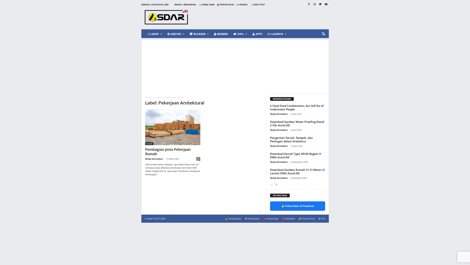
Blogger (199, 34)
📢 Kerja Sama (207, 4)
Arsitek (175, 34)
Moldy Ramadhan (154, 158)
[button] (323, 34)
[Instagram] (314, 4)
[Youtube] (326, 4)
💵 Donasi (241, 4)
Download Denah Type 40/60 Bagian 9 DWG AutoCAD (295, 155)
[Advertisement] (235, 65)
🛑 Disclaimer (288, 218)
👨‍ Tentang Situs (233, 218)
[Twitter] (320, 4)
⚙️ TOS (321, 218)
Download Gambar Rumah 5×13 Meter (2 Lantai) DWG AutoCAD (297, 171)
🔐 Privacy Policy (307, 218)
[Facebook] (309, 4)
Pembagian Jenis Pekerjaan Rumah (168, 151)
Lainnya (277, 34)
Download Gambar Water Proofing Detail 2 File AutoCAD (297, 123)
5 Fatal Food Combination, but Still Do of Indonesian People (296, 107)
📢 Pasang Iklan (252, 218)
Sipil (240, 34)
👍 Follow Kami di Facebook (297, 206)
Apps (258, 34)
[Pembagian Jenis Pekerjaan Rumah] (172, 127)
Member (222, 34)
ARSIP (155, 34)
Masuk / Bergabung (185, 4)
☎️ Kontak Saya (225, 4)
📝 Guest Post (257, 4)
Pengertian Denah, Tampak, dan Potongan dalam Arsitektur (291, 139)
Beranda (149, 97)
